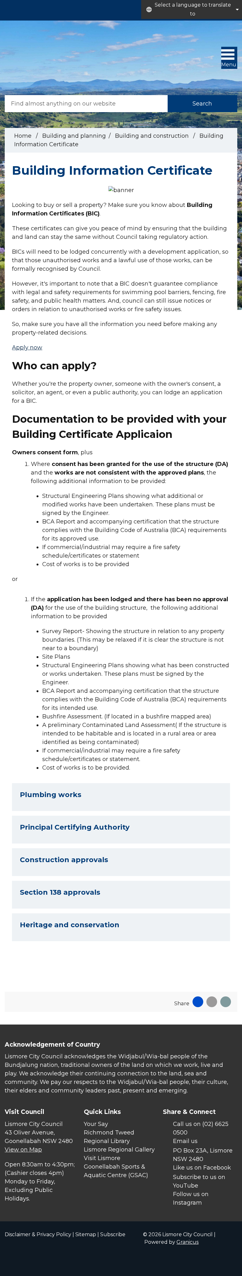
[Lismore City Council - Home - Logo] (24, 57)
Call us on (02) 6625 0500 (200, 1128)
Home (23, 135)
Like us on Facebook (202, 1167)
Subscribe (112, 1234)
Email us (185, 1141)
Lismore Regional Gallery (119, 1149)
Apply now (27, 347)
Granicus (187, 1242)
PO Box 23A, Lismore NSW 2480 (203, 1155)
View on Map (23, 1149)
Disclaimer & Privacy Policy (38, 1234)
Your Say (96, 1124)
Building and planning (74, 135)
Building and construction (152, 135)
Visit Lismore (102, 1158)
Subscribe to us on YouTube (199, 1181)
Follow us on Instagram (191, 1198)
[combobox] (191, 9)
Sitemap (85, 1234)
